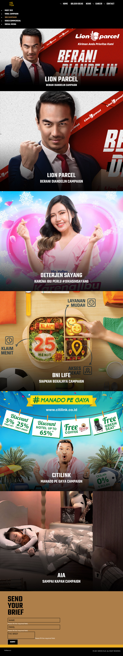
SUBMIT (12, 642)
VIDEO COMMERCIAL (13, 20)
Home (65, 4)
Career (98, 4)
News (88, 4)
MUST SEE (9, 10)
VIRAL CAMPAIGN (11, 14)
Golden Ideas (77, 4)
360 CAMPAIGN (11, 17)
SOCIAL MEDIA (10, 24)
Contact (110, 4)
